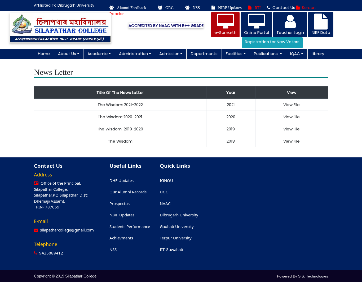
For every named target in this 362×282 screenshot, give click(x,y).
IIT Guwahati (171, 249)
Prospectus (119, 203)
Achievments (121, 237)
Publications (266, 53)
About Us (67, 53)
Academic (97, 53)
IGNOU (166, 180)
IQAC (295, 53)
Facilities (234, 53)
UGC (164, 191)
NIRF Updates (228, 8)
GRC (168, 8)
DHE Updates (121, 180)
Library (318, 53)
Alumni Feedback (130, 8)
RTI (256, 8)
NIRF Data (321, 32)
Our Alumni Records (128, 191)
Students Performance (129, 226)
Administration (133, 53)
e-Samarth (225, 32)
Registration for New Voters (272, 41)
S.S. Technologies (313, 276)
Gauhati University (177, 226)
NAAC (165, 203)
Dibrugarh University (179, 214)
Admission (169, 53)
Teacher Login (290, 32)
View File (291, 104)
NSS (194, 8)
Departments (204, 53)
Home (44, 53)
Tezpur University (176, 237)
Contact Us (282, 7)
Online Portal (256, 32)
